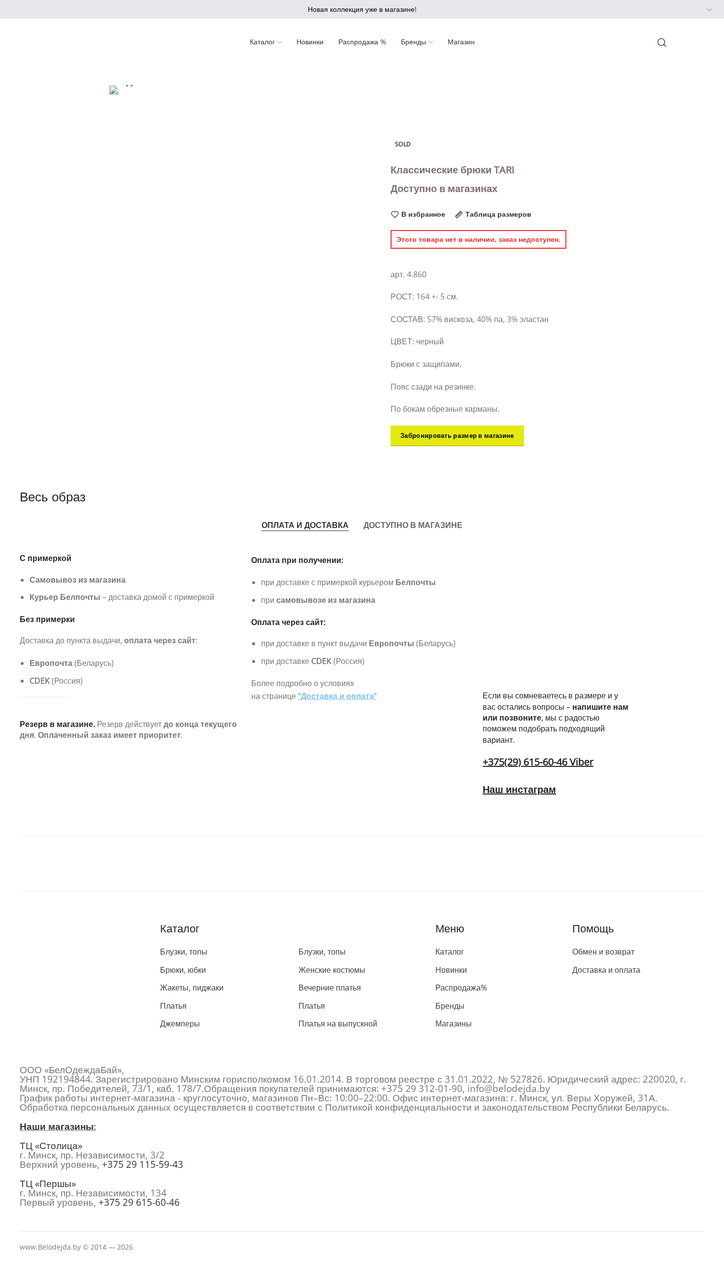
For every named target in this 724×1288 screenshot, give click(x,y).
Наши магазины (57, 1126)
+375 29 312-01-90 (421, 1088)
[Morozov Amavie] (223, 863)
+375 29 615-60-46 (139, 1202)
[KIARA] (84, 863)
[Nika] (362, 863)
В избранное (423, 214)
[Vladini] (639, 863)
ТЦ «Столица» (51, 1145)
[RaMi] (500, 863)
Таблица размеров (498, 214)
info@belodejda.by (508, 1088)
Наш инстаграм (519, 789)
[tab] (305, 525)
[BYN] (687, 10)
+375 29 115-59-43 (142, 1164)
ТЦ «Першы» (48, 1183)
